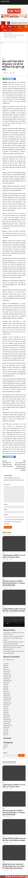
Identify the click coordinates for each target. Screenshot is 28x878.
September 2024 (7, 703)
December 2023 (7, 719)
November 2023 (7, 721)
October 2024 (6, 701)
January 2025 (6, 695)
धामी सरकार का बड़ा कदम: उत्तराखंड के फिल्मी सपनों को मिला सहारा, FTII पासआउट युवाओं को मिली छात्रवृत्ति (13, 583)
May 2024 (5, 710)
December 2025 (7, 675)
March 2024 (6, 714)
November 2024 (7, 699)
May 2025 (5, 688)
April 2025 (5, 690)
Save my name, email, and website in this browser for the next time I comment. (14, 521)
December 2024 (7, 697)
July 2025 (5, 684)
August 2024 (6, 704)
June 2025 (5, 686)
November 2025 (7, 676)
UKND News (5, 72)
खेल (10, 30)
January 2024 (6, 718)
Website (6, 514)
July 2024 (5, 706)
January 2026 (6, 673)
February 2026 (6, 671)
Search (5, 752)
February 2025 (6, 693)
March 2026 (6, 669)
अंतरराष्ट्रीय (4, 30)
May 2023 (5, 732)
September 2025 (7, 680)
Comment (7, 484)
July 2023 (5, 729)
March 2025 (6, 691)
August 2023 (6, 727)
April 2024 (5, 712)
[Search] (23, 26)
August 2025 (6, 682)
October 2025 (6, 678)
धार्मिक (19, 26)
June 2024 (5, 708)
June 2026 (5, 663)
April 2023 (5, 734)
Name (6, 504)
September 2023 (7, 725)
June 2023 (5, 731)
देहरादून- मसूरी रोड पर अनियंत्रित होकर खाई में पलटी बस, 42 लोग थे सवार (7, 463)
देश (14, 26)
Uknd (11, 559)
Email (6, 509)
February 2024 (6, 716)
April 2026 (5, 667)
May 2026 (5, 665)
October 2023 (6, 723)
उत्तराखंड (9, 26)
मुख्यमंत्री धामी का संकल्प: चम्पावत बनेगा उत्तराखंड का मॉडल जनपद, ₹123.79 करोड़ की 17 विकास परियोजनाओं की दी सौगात (13, 647)
